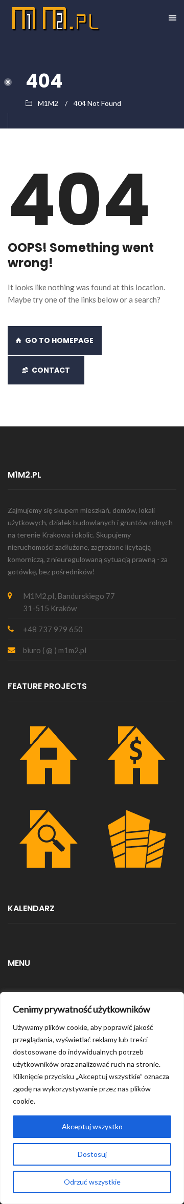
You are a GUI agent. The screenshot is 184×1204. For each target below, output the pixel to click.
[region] (92, 1098)
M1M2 (48, 103)
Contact (51, 370)
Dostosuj (92, 1154)
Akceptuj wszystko (92, 1126)
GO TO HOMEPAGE (59, 340)
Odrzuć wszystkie (92, 1181)
